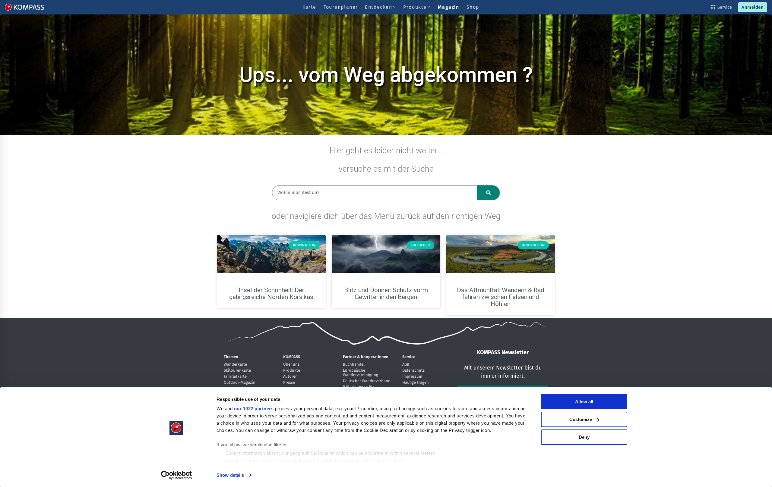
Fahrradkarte (235, 376)
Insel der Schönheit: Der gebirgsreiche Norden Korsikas (271, 293)
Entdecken (379, 7)
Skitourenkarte (237, 370)
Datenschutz (413, 370)
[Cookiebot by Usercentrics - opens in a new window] (176, 475)
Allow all (584, 401)
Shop (473, 7)
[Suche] (488, 193)
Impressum (412, 376)
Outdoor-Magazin (239, 382)
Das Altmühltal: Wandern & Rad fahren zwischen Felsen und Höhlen (500, 296)
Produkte (415, 7)
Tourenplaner (341, 7)
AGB (405, 364)
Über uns (291, 364)
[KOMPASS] (24, 7)
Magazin (448, 7)
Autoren (290, 376)
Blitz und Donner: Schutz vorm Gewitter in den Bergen (386, 293)
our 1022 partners (254, 408)
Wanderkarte (235, 364)
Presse (289, 382)
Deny (584, 437)
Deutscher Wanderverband (367, 381)
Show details (230, 475)
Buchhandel (354, 364)
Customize (580, 419)
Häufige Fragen (415, 382)
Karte (309, 7)
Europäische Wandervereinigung (360, 372)
